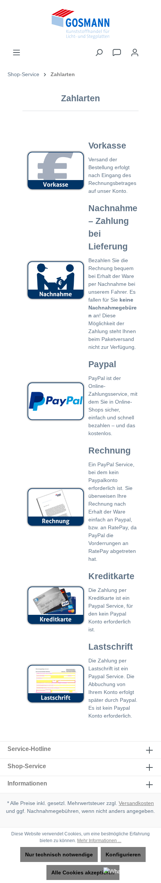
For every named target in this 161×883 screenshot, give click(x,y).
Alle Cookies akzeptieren (83, 872)
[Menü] (16, 52)
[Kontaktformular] (117, 52)
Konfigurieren (123, 854)
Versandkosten (136, 803)
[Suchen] (99, 52)
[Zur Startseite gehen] (80, 24)
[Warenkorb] (149, 49)
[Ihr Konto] (135, 52)
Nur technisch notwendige (59, 854)
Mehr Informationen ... (99, 840)
